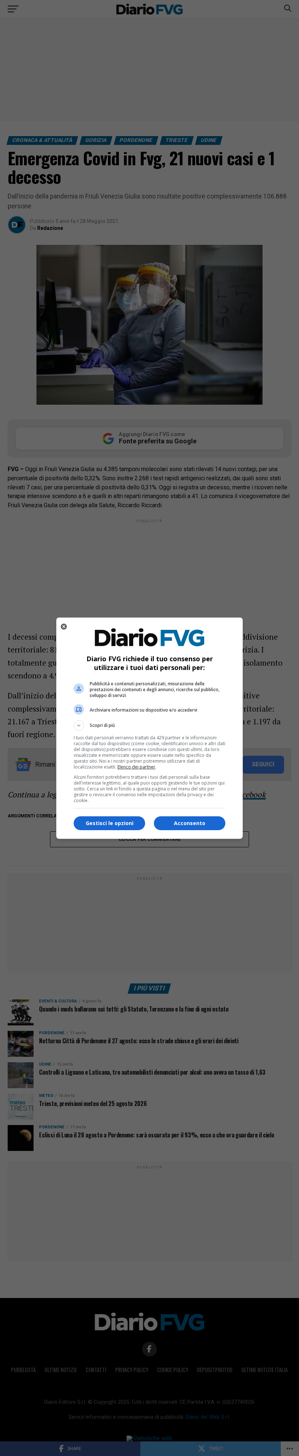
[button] (149, 725)
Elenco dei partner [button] (136, 767)
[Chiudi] (64, 626)
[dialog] (149, 728)
